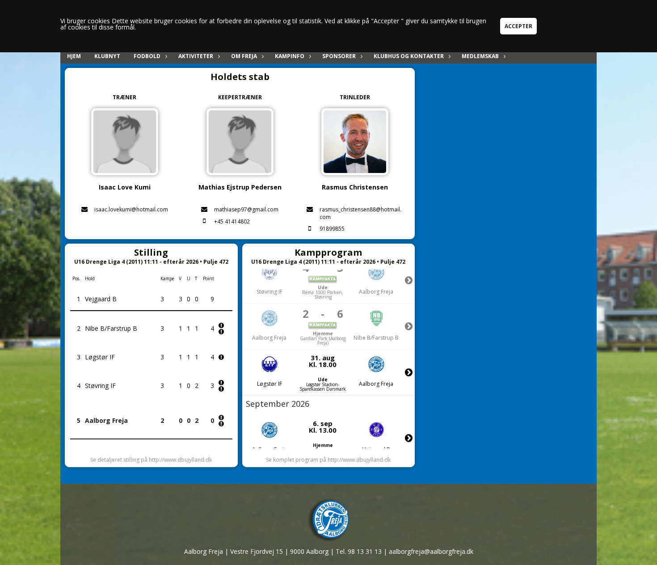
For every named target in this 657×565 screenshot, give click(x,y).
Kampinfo (289, 56)
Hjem (74, 56)
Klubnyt (107, 56)
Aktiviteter (195, 56)
